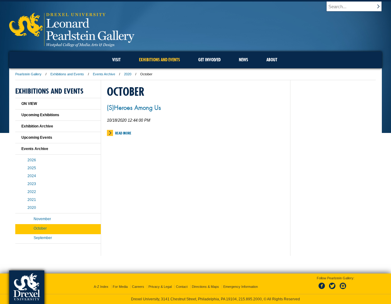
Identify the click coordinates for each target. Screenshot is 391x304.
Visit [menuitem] (116, 60)
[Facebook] (322, 289)
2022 (31, 192)
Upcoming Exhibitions (40, 115)
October (40, 228)
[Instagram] (343, 289)
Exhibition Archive (37, 126)
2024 (31, 176)
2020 (127, 74)
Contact (182, 286)
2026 (31, 160)
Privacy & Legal (160, 286)
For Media (120, 286)
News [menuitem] (243, 60)
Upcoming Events (36, 137)
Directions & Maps (205, 286)
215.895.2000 (250, 299)
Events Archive (104, 74)
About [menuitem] (271, 60)
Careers (138, 286)
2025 (31, 168)
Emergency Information (240, 286)
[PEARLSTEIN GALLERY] (71, 44)
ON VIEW (29, 104)
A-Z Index (101, 286)
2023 (31, 184)
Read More (123, 133)
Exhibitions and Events (67, 74)
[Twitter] (333, 289)
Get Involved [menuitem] (209, 60)
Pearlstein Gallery (28, 74)
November (42, 219)
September (43, 238)
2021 (31, 200)
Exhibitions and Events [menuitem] (159, 60)
